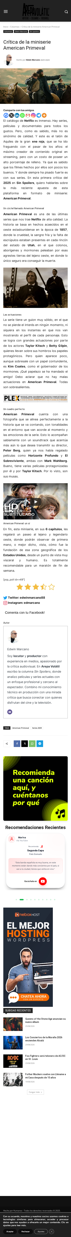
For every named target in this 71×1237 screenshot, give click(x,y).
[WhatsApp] (32, 743)
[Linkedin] (17, 115)
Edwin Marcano (21, 31)
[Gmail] (27, 115)
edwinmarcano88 (32, 597)
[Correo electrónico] (9, 711)
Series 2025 (37, 728)
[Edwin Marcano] (10, 60)
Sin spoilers (34, 31)
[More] (44, 115)
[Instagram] (33, 115)
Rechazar (25, 1231)
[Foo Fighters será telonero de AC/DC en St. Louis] (13, 1061)
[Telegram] (38, 115)
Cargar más (34, 1092)
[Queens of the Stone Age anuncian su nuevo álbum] (13, 1024)
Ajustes (41, 1231)
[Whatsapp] (22, 115)
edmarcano (32, 602)
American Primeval (20, 728)
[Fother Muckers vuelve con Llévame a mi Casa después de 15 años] (13, 1079)
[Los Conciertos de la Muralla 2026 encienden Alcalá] (13, 1042)
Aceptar (10, 1231)
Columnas (14, 26)
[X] (11, 115)
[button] (16, 899)
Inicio (5, 26)
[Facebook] (6, 115)
